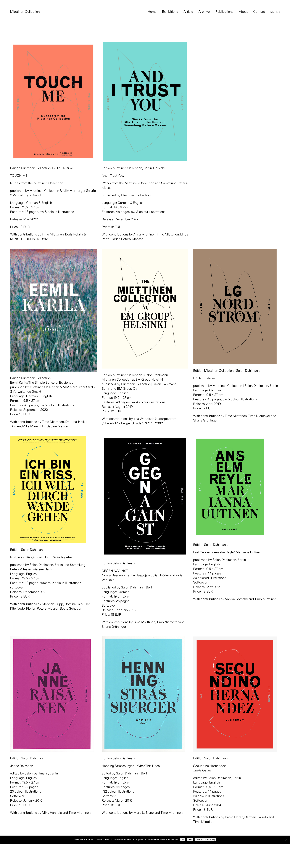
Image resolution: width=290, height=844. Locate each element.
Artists (188, 11)
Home (152, 11)
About (243, 11)
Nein (190, 839)
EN (278, 12)
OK (182, 839)
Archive (204, 11)
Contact (259, 11)
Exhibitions (170, 11)
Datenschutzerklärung (205, 839)
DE (272, 12)
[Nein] (286, 839)
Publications (224, 11)
